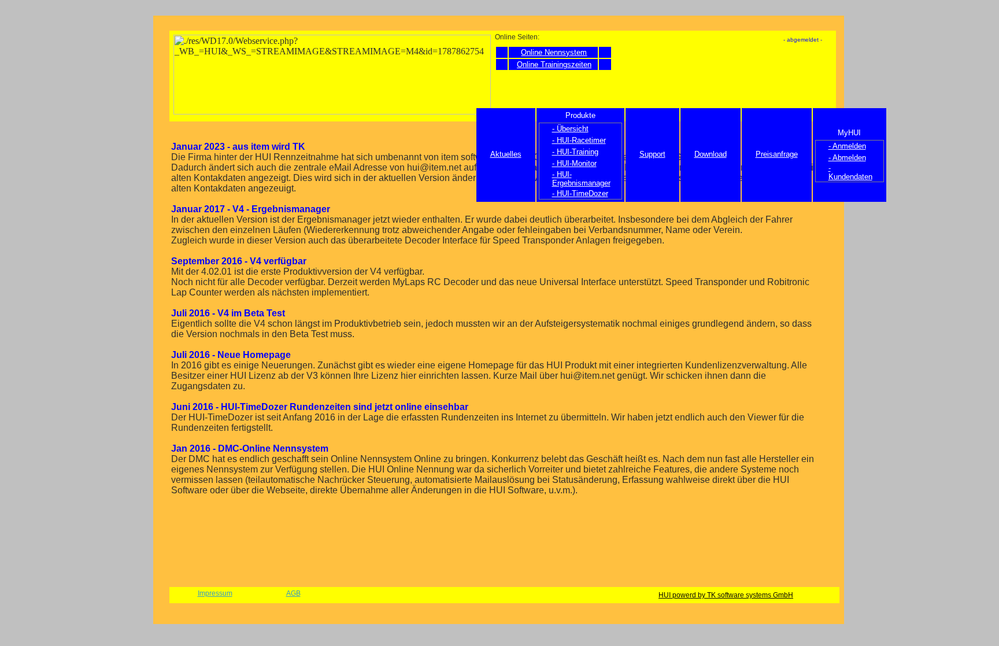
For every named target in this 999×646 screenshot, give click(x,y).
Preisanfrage (777, 154)
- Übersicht (570, 128)
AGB (293, 593)
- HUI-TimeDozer (580, 193)
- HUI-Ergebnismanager (581, 178)
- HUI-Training (575, 151)
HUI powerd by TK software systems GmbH (725, 595)
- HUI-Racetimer (579, 140)
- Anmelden (847, 146)
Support (652, 154)
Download (710, 154)
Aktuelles (505, 154)
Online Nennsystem (554, 52)
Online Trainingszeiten (554, 64)
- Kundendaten (850, 172)
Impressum (215, 593)
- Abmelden (847, 157)
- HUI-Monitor (574, 163)
